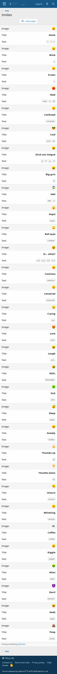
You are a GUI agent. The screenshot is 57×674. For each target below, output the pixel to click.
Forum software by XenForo (25, 671)
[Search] (53, 4)
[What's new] (47, 4)
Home (5, 665)
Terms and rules (22, 662)
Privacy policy (38, 662)
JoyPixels (21, 644)
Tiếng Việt (9, 658)
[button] (4, 4)
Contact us (7, 662)
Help (49, 662)
